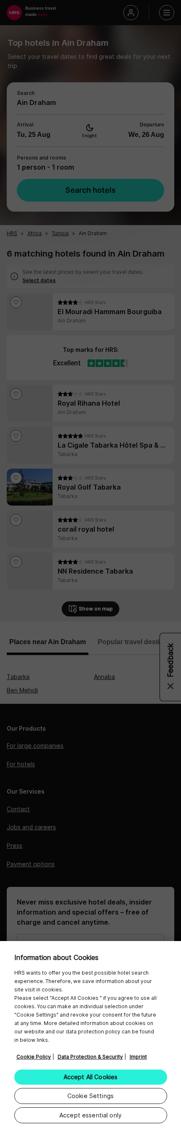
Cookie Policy (33, 1057)
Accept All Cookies (91, 1076)
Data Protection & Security (90, 1057)
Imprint (138, 1057)
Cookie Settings (90, 1095)
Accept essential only (90, 1115)
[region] (90, 1035)
